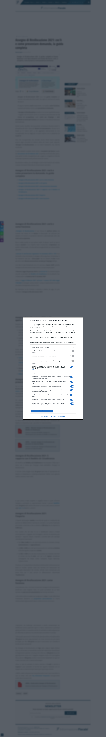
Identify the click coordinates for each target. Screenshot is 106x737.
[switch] (72, 351)
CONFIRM (42, 411)
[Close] (79, 320)
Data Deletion (44, 416)
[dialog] (53, 368)
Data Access (53, 416)
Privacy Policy (61, 416)
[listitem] (53, 347)
